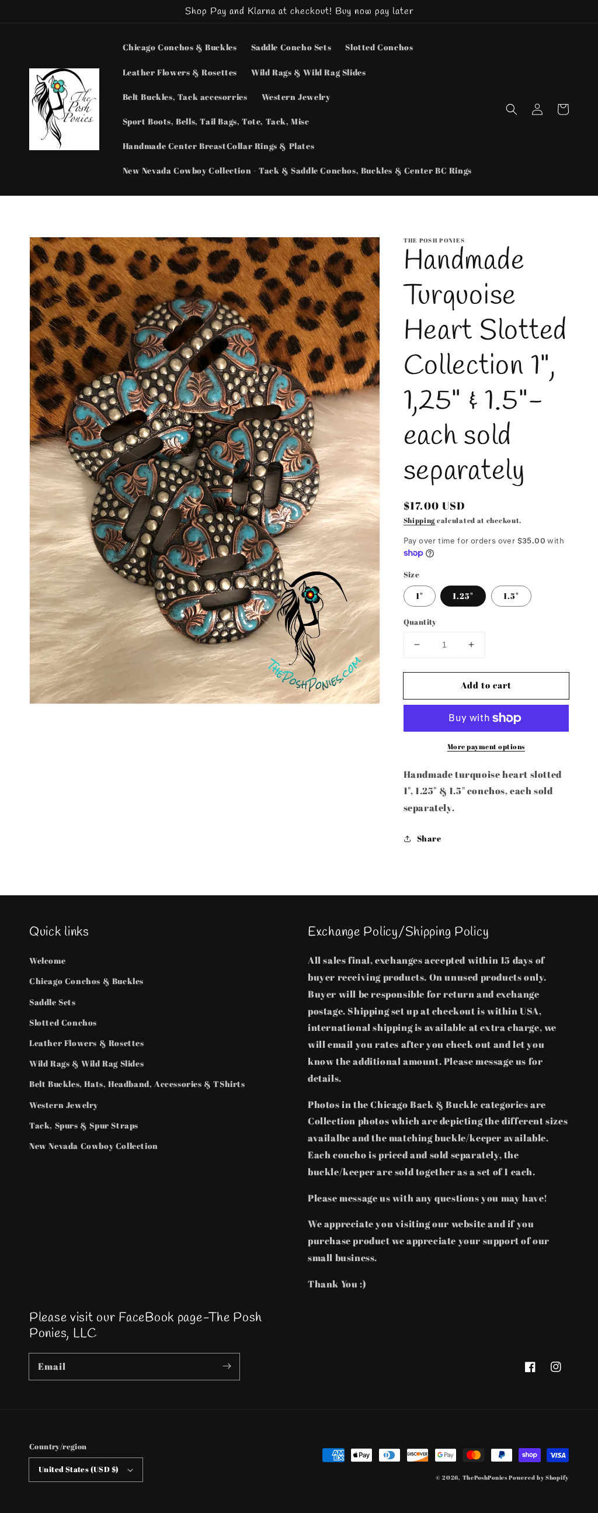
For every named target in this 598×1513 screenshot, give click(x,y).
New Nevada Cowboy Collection (93, 1145)
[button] (511, 109)
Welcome (47, 960)
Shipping (420, 520)
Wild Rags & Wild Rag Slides (86, 1063)
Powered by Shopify (539, 1477)
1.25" (463, 595)
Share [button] (429, 838)
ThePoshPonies (485, 1477)
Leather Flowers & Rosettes (86, 1042)
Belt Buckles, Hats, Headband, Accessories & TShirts (137, 1083)
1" (419, 595)
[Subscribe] (226, 1366)
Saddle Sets (52, 1001)
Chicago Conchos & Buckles (86, 980)
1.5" (511, 595)
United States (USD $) (79, 1469)
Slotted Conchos (63, 1022)
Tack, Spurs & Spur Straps (83, 1125)
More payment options (486, 746)
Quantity (420, 622)
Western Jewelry (63, 1104)
